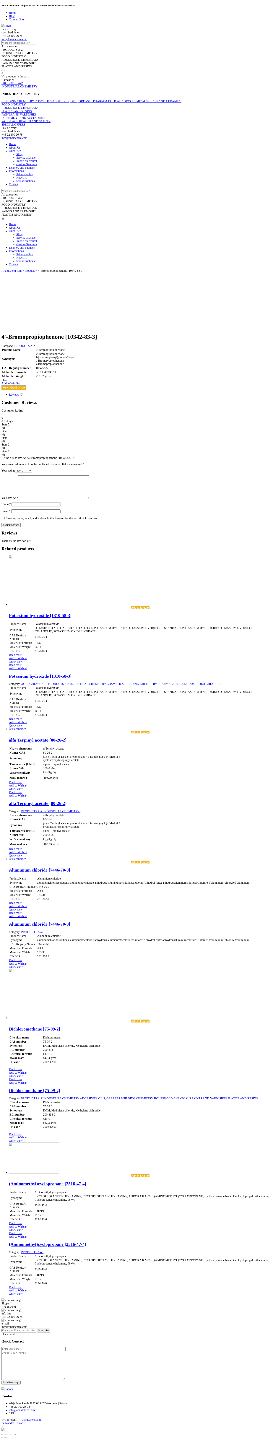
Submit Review (11, 525)
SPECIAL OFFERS (13, 124)
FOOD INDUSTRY (13, 104)
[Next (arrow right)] (6, 1437)
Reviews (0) (16, 394)
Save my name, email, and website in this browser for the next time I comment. (52, 518)
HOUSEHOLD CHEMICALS (19, 107)
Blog (12, 16)
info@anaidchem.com (14, 39)
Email (6, 511)
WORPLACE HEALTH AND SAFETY (26, 121)
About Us (14, 147)
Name (6, 504)
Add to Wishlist (18, 658)
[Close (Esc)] (2, 1434)
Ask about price (14, 387)
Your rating (8, 470)
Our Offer (15, 150)
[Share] (6, 1434)
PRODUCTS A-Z (12, 83)
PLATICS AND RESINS (16, 111)
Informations (16, 171)
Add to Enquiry (140, 607)
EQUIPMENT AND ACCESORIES (23, 117)
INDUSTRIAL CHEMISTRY (19, 86)
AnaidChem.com (31, 1419)
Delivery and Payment (22, 167)
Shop (19, 154)
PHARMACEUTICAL (107, 101)
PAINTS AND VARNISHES (19, 114)
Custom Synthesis (26, 164)
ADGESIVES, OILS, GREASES (72, 101)
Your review (9, 497)
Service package (25, 157)
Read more (15, 654)
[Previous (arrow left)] (2, 1437)
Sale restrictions (25, 181)
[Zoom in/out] (14, 1434)
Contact (13, 184)
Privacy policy (24, 174)
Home (12, 12)
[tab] (140, 394)
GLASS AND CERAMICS (164, 101)
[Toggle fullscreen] (10, 1434)
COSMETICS (43, 101)
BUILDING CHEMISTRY (18, 101)
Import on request (26, 160)
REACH (21, 177)
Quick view (16, 661)
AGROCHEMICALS (134, 101)
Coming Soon (17, 19)
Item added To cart (12, 1423)
